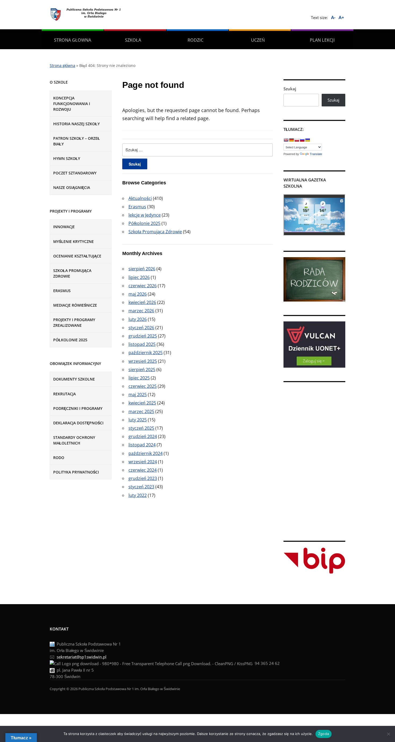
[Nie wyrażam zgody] (388, 734)
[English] (285, 140)
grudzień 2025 (142, 336)
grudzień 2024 (142, 436)
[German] (291, 140)
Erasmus (62, 290)
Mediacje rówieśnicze (75, 305)
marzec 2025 (141, 411)
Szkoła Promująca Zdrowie (155, 232)
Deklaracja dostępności (78, 422)
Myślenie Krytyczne (73, 241)
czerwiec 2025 (142, 386)
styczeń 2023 (141, 487)
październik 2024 (145, 453)
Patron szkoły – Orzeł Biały (76, 141)
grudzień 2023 (142, 478)
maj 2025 (137, 394)
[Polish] (296, 140)
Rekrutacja (64, 393)
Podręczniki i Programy (77, 408)
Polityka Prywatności (76, 472)
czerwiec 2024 (142, 470)
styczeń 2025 (141, 428)
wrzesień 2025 (142, 361)
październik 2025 (145, 353)
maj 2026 (137, 294)
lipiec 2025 (139, 378)
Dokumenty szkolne (74, 379)
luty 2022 (137, 495)
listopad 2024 (142, 445)
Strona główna (62, 65)
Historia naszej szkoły (76, 123)
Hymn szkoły (66, 158)
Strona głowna (72, 40)
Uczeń (258, 40)
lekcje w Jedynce (144, 215)
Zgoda (323, 734)
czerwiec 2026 (142, 286)
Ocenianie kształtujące (77, 256)
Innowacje (64, 226)
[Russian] (302, 140)
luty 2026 (137, 319)
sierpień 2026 (141, 269)
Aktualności (140, 198)
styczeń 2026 (141, 328)
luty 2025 (137, 420)
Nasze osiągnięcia (71, 187)
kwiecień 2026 (142, 302)
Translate (316, 154)
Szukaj (289, 88)
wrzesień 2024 (142, 462)
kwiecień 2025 (142, 403)
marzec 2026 (141, 311)
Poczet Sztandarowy (74, 172)
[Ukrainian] (307, 140)
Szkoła (133, 40)
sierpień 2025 (141, 369)
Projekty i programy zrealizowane (74, 322)
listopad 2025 (142, 344)
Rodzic (195, 40)
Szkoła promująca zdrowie (72, 273)
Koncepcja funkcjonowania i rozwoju (71, 103)
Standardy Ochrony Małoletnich (74, 440)
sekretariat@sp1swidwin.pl (81, 656)
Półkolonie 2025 (70, 339)
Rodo (58, 457)
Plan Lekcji (322, 40)
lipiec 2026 (139, 277)
